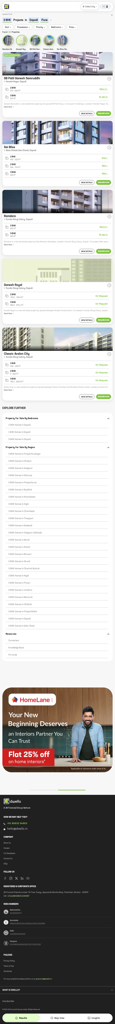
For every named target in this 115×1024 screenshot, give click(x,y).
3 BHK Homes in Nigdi (18, 576)
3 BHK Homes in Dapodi (19, 439)
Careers (7, 848)
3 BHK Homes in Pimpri (19, 583)
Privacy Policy (9, 961)
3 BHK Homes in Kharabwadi (21, 497)
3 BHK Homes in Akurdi (19, 561)
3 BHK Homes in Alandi (19, 547)
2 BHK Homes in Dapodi (19, 425)
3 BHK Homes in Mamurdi (20, 597)
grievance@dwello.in (44, 979)
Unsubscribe (8, 1001)
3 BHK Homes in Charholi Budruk (24, 569)
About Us (7, 843)
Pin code (12, 655)
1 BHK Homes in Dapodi (19, 432)
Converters (13, 641)
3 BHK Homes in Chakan (19, 461)
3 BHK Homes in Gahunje (20, 475)
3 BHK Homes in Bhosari (19, 554)
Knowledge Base (16, 648)
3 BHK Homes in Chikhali (20, 604)
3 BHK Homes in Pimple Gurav (22, 483)
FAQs (6, 864)
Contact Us (8, 859)
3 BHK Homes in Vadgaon (20, 468)
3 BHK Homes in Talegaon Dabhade (25, 533)
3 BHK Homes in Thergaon (20, 518)
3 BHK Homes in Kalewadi (20, 526)
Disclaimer (8, 971)
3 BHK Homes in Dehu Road (21, 626)
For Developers (9, 853)
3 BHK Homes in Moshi (19, 540)
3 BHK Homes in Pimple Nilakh (22, 612)
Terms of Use (9, 966)
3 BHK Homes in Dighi (18, 504)
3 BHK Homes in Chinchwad (21, 511)
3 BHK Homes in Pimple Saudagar (24, 454)
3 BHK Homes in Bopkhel (20, 490)
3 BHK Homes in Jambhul (20, 590)
